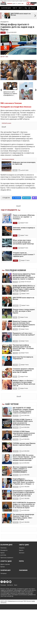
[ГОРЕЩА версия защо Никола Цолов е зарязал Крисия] (7, 447)
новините (9, 3)
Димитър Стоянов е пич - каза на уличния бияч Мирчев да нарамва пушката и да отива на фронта (24, 323)
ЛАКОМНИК (23, 570)
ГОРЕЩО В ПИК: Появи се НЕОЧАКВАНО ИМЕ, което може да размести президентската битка (23, 422)
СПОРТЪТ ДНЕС (6, 561)
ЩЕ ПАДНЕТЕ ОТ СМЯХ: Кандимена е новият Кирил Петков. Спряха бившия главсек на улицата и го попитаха (23, 410)
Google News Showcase (22, 107)
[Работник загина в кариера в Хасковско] (7, 231)
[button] (35, 15)
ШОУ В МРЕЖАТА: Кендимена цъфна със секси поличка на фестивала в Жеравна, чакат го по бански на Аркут (24, 505)
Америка (21, 548)
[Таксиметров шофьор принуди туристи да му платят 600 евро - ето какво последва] (7, 349)
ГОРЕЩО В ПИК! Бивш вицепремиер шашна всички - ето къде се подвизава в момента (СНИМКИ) (24, 434)
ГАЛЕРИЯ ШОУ (5, 570)
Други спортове (5, 564)
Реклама (3, 585)
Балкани (21, 552)
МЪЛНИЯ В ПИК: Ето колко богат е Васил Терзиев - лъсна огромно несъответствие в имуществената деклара (24, 457)
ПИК (6, 56)
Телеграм (18, 103)
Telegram (33, 8)
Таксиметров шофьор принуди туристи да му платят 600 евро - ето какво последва (23, 347)
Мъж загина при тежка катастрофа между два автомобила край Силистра (23, 242)
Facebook (17, 197)
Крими (2, 552)
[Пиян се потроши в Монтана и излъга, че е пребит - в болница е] (7, 218)
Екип (15, 585)
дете (13, 144)
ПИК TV (15, 8)
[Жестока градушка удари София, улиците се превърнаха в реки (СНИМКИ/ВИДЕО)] (7, 471)
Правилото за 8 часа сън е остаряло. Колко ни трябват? (24, 334)
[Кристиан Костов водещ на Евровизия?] (7, 361)
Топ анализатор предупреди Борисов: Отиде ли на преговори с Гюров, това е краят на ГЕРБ (23, 517)
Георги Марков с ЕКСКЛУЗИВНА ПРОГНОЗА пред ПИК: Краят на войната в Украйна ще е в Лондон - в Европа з (23, 481)
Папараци (3, 573)
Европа (21, 550)
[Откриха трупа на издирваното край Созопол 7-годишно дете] (7, 256)
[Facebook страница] (4, 582)
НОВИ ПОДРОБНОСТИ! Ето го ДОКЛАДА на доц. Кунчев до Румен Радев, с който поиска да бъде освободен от (24, 288)
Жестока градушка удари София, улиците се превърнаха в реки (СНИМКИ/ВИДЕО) (22, 469)
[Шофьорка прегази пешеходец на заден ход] (6, 166)
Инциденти (4, 22)
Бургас (17, 110)
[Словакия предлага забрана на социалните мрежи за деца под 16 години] (7, 373)
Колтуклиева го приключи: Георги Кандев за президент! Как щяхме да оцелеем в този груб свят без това (24, 493)
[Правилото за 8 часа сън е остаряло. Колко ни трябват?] (7, 337)
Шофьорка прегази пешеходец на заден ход (23, 163)
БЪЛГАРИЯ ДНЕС (6, 8)
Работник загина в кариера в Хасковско (24, 228)
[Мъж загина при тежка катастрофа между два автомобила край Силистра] (7, 243)
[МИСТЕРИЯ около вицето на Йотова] (7, 302)
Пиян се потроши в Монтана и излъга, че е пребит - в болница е (24, 217)
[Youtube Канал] (10, 582)
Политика (3, 548)
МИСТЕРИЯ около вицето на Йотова (23, 298)
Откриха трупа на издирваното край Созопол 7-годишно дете (24, 254)
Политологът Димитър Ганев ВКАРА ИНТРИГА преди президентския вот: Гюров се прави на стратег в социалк (24, 276)
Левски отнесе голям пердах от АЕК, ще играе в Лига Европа (24, 311)
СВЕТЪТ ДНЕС (24, 545)
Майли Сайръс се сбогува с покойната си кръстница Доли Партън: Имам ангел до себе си (24, 383)
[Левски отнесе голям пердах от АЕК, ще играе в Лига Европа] (7, 313)
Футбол (2, 566)
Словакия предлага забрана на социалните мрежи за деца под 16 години (23, 370)
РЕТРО (21, 561)
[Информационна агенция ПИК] (3, 3)
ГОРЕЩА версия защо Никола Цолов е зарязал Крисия (24, 444)
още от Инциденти (9, 210)
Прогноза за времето (6, 557)
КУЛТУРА (3, 555)
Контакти (10, 585)
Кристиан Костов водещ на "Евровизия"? (23, 357)
